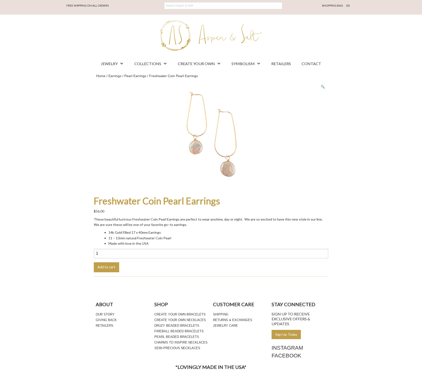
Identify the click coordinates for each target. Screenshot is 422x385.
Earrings (114, 76)
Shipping (220, 314)
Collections (147, 63)
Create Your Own (196, 63)
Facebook (286, 356)
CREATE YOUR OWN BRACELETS (180, 314)
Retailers (281, 63)
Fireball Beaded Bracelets (179, 331)
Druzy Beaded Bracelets (176, 325)
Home (101, 76)
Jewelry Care (225, 325)
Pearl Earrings (135, 76)
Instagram (287, 348)
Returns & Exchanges (232, 320)
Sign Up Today (286, 334)
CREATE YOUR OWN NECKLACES (180, 320)
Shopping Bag (336, 5)
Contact (311, 63)
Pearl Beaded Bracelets (176, 337)
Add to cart (106, 267)
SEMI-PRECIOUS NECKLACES (177, 348)
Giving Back (106, 320)
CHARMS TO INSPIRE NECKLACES (181, 342)
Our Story (105, 314)
